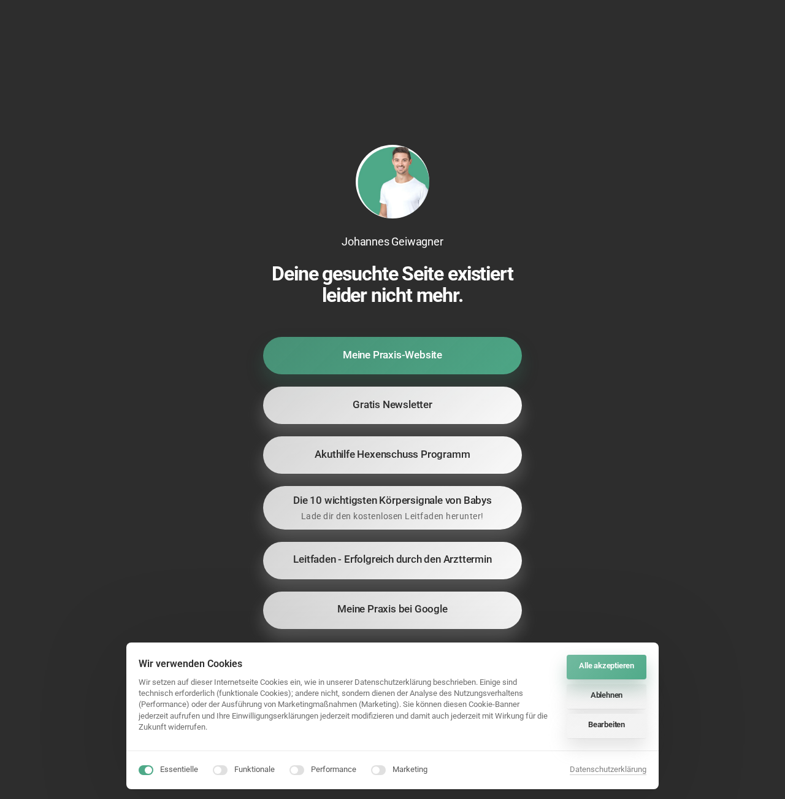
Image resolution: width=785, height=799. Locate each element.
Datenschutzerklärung (608, 770)
